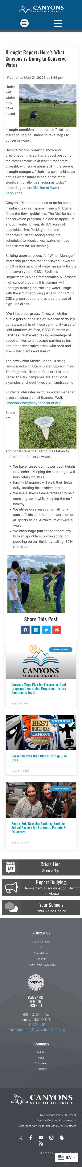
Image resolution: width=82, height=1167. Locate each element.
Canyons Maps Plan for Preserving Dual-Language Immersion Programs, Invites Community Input (39, 688)
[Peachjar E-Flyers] (61, 1138)
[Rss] (41, 1143)
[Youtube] (41, 1138)
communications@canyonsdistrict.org (36, 1029)
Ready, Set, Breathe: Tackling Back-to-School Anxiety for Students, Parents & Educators (38, 827)
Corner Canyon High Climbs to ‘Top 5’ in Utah (39, 757)
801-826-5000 (36, 1024)
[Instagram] (51, 1138)
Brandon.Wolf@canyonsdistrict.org (33, 403)
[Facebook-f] (31, 1138)
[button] (25, 630)
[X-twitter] (20, 1138)
